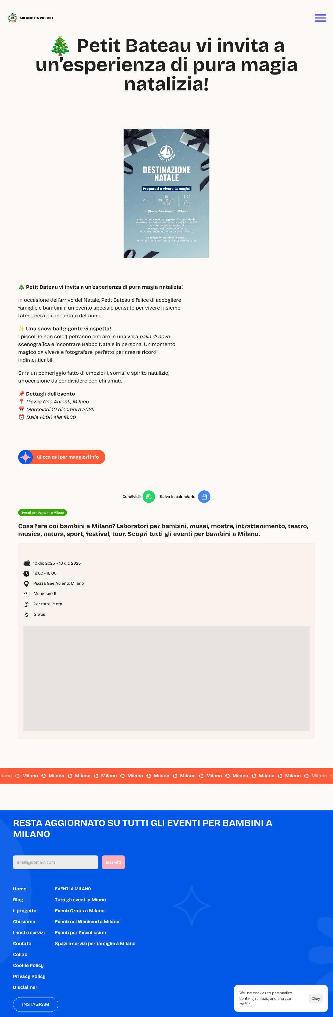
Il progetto (24, 911)
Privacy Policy (29, 976)
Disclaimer (25, 987)
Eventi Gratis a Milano (80, 911)
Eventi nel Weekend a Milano (87, 921)
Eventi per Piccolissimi (80, 932)
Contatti (22, 943)
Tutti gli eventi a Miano (80, 900)
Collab (20, 954)
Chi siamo (24, 921)
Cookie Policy (28, 965)
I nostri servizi (29, 932)
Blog (18, 900)
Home (19, 889)
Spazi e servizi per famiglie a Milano (95, 943)
